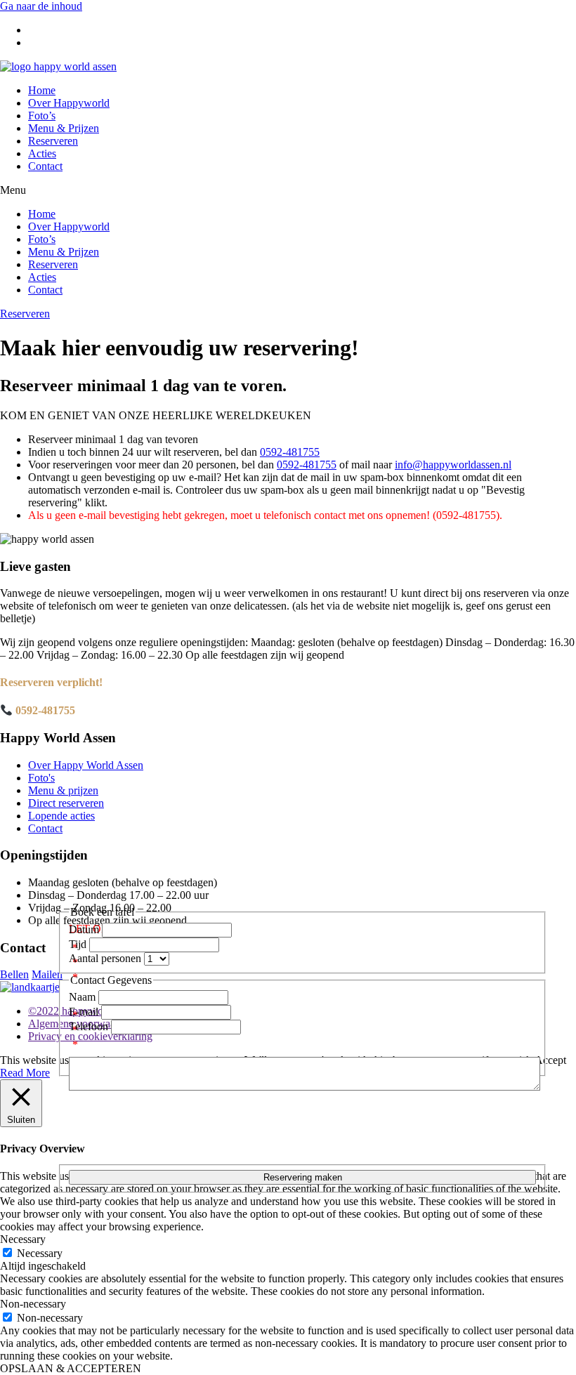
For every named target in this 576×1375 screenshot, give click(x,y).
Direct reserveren (66, 803)
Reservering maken (302, 1177)
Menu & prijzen (63, 790)
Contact (45, 166)
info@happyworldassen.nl (453, 465)
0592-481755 (290, 452)
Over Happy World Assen (85, 765)
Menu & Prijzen (63, 128)
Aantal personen (106, 958)
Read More (25, 1073)
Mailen (47, 974)
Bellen (14, 974)
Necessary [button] (23, 1239)
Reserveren (53, 141)
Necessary (40, 1253)
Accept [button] (550, 1060)
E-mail (85, 1012)
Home (41, 90)
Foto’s (41, 115)
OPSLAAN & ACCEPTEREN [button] (70, 1368)
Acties (42, 153)
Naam (83, 997)
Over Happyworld (69, 103)
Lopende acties (61, 816)
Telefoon (90, 1026)
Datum (85, 929)
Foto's (41, 778)
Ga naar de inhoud (41, 6)
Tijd (79, 944)
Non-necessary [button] (33, 1304)
